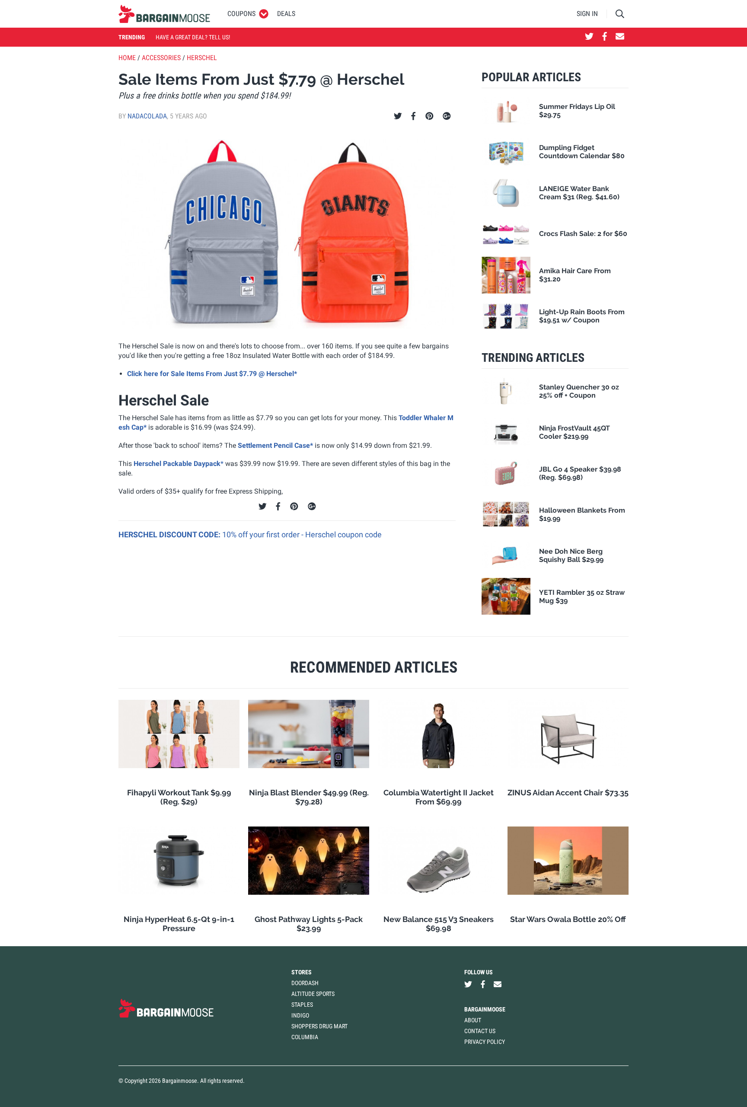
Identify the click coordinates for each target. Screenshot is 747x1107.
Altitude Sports (313, 993)
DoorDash (305, 982)
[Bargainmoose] (164, 14)
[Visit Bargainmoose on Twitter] (589, 37)
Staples (302, 1004)
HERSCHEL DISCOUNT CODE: (170, 534)
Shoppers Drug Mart (319, 1026)
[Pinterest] (429, 116)
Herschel (202, 58)
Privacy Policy (484, 1041)
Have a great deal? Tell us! (193, 37)
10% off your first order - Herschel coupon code (302, 534)
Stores (301, 972)
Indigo (300, 1015)
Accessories (161, 58)
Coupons (241, 14)
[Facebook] (413, 116)
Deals (286, 14)
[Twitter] (398, 116)
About (472, 1020)
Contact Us (479, 1030)
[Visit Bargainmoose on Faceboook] (604, 37)
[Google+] (447, 116)
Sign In (587, 14)
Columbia (304, 1037)
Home (127, 58)
